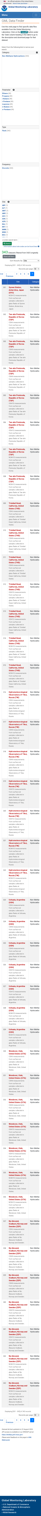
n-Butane (5, 107)
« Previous (9, 275)
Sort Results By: (16, 261)
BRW (4, 232)
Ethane (5, 93)
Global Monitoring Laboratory (23, 7)
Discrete (5, 168)
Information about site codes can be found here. (21, 246)
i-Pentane (6, 101)
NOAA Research (9, 1512)
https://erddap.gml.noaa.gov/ (12, 1434)
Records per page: (26, 269)
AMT (4, 211)
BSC (3, 235)
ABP (3, 205)
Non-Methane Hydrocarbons (13, 56)
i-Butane (5, 99)
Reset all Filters (9, 256)
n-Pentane (6, 110)
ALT (3, 208)
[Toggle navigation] (36, 15)
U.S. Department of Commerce (16, 1504)
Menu (5, 15)
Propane (5, 96)
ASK (3, 219)
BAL (3, 224)
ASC (3, 216)
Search (8, 243)
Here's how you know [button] (20, 3)
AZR (3, 221)
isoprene (5, 104)
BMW (4, 230)
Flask (4, 131)
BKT (3, 227)
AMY (4, 213)
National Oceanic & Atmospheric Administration (16, 1508)
